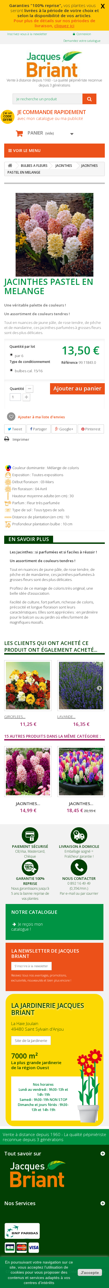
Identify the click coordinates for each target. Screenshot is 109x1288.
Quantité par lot (23, 346)
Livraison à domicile (79, 846)
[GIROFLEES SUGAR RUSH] (28, 685)
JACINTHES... (28, 803)
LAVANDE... (66, 716)
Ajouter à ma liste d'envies (41, 416)
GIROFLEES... (14, 716)
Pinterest (92, 428)
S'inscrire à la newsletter (31, 966)
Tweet (16, 428)
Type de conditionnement (30, 361)
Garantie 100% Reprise (30, 881)
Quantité (17, 388)
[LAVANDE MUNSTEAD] (81, 685)
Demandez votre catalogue (81, 40)
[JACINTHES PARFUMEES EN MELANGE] (81, 771)
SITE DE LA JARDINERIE (54, 1060)
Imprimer (21, 439)
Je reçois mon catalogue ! (27, 926)
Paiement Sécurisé (30, 846)
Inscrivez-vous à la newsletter (27, 34)
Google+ (65, 428)
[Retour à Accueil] (10, 165)
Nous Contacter (79, 878)
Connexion (84, 34)
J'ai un (7, 116)
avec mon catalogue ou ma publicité (51, 114)
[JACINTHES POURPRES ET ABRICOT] (28, 771)
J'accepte (90, 1272)
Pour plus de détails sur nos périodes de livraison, (54, 23)
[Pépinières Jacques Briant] (54, 64)
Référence (69, 362)
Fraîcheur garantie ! (79, 856)
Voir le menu (27, 150)
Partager (39, 428)
